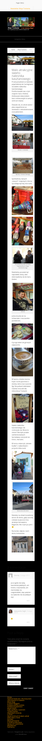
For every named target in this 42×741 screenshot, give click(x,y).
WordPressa (23, 734)
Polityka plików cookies (15, 705)
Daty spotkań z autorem (16, 710)
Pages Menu (20, 3)
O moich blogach (13, 703)
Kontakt (10, 719)
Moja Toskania (22, 49)
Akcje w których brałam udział (18, 716)
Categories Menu (19, 39)
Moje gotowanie (13, 721)
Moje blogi (11, 702)
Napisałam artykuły (14, 713)
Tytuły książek (12, 711)
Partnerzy (11, 727)
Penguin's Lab (19, 732)
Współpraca (11, 725)
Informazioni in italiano (15, 700)
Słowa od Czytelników (15, 724)
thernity (16, 575)
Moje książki (11, 708)
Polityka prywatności (14, 707)
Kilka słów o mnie (13, 718)
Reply (28, 600)
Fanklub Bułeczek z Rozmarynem (19, 699)
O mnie (10, 714)
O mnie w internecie (14, 722)
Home (13, 49)
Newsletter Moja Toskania (20, 8)
